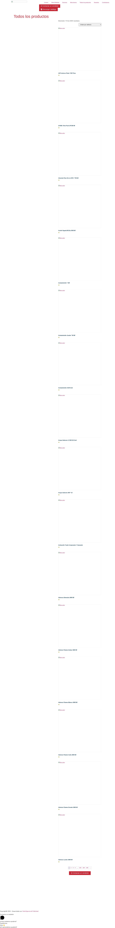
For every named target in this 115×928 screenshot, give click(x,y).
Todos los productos (85, 2)
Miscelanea (73, 2)
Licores (46, 2)
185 (87, 867)
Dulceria (64, 2)
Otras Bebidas (55, 2)
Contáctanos (105, 2)
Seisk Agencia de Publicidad (30, 911)
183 (80, 867)
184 (84, 867)
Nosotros (96, 2)
